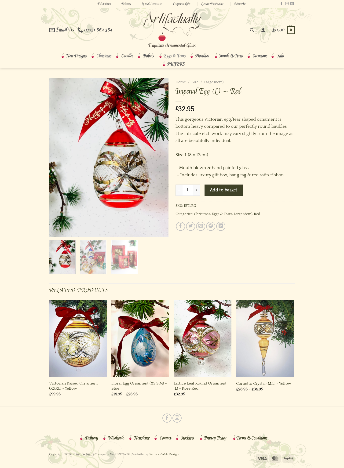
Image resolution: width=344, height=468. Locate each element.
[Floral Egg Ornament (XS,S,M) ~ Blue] (140, 338)
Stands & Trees (231, 56)
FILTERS (176, 64)
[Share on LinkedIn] (220, 226)
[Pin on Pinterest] (210, 226)
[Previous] (57, 157)
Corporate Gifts (181, 4)
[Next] (160, 157)
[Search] (252, 30)
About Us (240, 4)
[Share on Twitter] (190, 226)
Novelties (202, 56)
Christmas (104, 56)
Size (195, 82)
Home (181, 82)
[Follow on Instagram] (287, 4)
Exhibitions (104, 4)
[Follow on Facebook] (281, 4)
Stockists (187, 438)
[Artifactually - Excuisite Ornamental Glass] (172, 30)
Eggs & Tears (175, 56)
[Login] (263, 30)
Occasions (260, 56)
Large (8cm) (213, 82)
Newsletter (142, 438)
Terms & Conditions (252, 438)
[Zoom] (56, 230)
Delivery (126, 4)
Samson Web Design (164, 454)
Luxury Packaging (212, 4)
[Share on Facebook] (180, 226)
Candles (127, 56)
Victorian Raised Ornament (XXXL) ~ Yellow (73, 386)
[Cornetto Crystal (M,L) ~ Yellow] (265, 338)
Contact (165, 438)
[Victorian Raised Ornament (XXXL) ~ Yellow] (78, 338)
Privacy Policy (215, 438)
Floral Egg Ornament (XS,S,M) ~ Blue (139, 386)
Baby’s (148, 56)
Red (257, 214)
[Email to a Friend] (200, 226)
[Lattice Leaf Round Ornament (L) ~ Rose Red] (202, 338)
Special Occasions (152, 4)
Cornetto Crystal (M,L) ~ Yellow (263, 383)
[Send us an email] (292, 4)
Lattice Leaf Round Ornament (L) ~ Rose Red (200, 386)
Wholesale (116, 438)
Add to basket (223, 190)
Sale (280, 56)
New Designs (76, 56)
